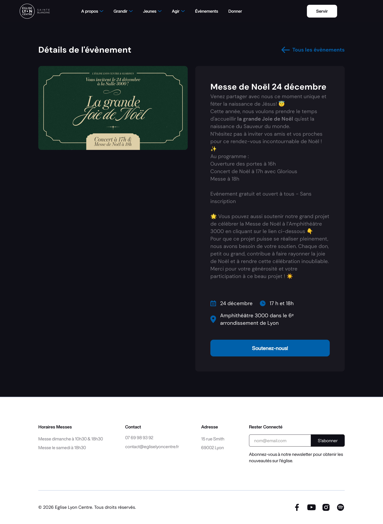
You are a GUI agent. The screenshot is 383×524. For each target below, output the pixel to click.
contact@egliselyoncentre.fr (152, 446)
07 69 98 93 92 (139, 437)
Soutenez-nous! (270, 348)
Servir (322, 11)
